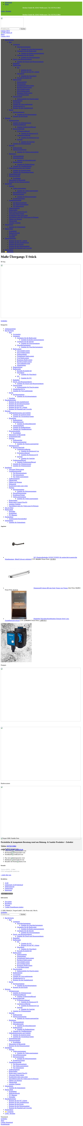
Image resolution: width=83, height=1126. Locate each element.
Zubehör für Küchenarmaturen (27, 114)
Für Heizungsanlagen (20, 203)
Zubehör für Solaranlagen (17, 227)
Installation (8, 467)
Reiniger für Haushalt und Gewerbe (20, 248)
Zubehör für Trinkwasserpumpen (27, 191)
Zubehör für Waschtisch (28, 76)
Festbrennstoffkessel (19, 125)
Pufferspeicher (17, 148)
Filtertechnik (13, 221)
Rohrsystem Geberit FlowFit (18, 212)
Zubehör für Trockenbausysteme (23, 172)
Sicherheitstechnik (15, 174)
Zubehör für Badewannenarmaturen (32, 53)
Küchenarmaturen (18, 112)
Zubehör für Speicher (28, 142)
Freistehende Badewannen (25, 85)
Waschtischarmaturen (24, 47)
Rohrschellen (13, 210)
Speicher (20, 139)
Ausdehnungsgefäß (15, 200)
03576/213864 (11, 846)
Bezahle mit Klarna (11, 861)
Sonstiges (12, 398)
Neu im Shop (9, 508)
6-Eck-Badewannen (23, 89)
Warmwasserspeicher (19, 149)
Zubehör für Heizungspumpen (26, 197)
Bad (10, 42)
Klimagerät (12, 484)
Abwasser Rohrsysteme (16, 213)
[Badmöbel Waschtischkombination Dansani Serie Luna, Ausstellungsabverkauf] (19, 619)
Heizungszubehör (14, 176)
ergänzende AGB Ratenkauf (14, 885)
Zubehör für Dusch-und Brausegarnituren (30, 61)
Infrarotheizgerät (18, 158)
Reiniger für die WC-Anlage (30, 72)
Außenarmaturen (14, 208)
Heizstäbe (12, 236)
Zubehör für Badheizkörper (26, 164)
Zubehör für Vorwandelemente (23, 104)
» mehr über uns (6, 875)
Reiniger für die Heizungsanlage (19, 182)
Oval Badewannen (23, 95)
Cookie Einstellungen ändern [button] (14, 907)
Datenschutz (9, 888)
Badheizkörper (17, 101)
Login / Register (10, 1113)
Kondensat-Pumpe (19, 198)
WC (18, 67)
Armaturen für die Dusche (25, 55)
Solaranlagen (9, 520)
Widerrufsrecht (9, 886)
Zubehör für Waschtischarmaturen (32, 49)
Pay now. (8, 858)
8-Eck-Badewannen (23, 91)
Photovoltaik (9, 509)
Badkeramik (17, 65)
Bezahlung (8, 903)
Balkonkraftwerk (14, 233)
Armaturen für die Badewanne (26, 51)
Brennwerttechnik (18, 129)
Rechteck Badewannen (24, 87)
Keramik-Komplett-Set (24, 78)
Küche (11, 110)
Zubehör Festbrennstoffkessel (26, 127)
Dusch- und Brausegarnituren (22, 59)
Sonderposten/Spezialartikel (18, 519)
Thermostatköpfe (18, 156)
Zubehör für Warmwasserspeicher (28, 152)
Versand (7, 905)
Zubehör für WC (26, 70)
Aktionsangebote (10, 329)
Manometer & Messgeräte (17, 180)
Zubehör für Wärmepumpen (22, 143)
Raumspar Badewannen (24, 93)
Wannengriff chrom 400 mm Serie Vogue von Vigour (51, 588)
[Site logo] (12, 27)
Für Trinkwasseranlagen (20, 204)
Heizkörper (12, 154)
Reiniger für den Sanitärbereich (23, 108)
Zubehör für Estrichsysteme (22, 170)
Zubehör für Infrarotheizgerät (26, 160)
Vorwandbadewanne (23, 363)
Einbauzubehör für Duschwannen (28, 99)
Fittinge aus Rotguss (15, 219)
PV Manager (13, 235)
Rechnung (8, 852)
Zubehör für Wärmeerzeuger (22, 123)
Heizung (7, 411)
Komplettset (13, 231)
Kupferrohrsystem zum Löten (18, 215)
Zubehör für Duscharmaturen (30, 57)
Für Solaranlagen (18, 206)
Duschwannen (17, 96)
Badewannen (17, 79)
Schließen (4, 321)
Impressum (8, 890)
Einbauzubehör (22, 82)
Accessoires (17, 102)
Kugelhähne (17, 178)
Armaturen (16, 44)
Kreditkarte (8, 854)
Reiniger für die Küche (20, 116)
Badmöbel (16, 63)
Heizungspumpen (18, 194)
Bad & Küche (9, 330)
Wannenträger (21, 84)
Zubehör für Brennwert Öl (29, 133)
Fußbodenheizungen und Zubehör (20, 168)
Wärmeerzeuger (14, 120)
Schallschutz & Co (19, 106)
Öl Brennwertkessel (23, 131)
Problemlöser (9, 517)
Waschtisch (20, 73)
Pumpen (11, 186)
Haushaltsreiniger (10, 400)
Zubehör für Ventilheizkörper (22, 166)
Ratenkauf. (8, 860)
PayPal (7, 849)
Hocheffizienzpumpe (19, 192)
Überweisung (9, 851)
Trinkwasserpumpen (19, 188)
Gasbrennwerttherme (23, 135)
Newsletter (8, 901)
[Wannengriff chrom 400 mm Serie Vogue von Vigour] (19, 588)
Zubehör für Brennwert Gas (30, 137)
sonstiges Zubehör (15, 223)
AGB (6, 883)
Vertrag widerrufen (7, 894)
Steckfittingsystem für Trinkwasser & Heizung (23, 217)
